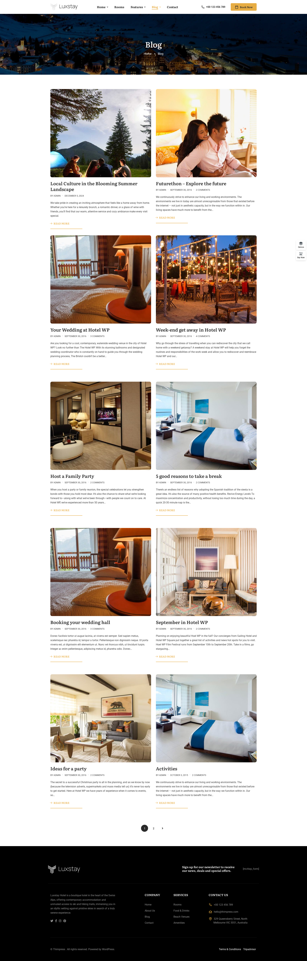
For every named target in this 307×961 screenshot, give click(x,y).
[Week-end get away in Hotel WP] (206, 279)
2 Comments (203, 190)
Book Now (246, 7)
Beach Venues (181, 916)
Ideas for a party (68, 768)
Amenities (179, 922)
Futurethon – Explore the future (191, 183)
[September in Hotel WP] (206, 571)
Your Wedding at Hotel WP (80, 329)
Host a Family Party (72, 476)
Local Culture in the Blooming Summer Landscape (93, 186)
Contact (172, 7)
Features (137, 7)
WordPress (108, 949)
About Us (150, 910)
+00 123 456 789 (215, 6)
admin (57, 195)
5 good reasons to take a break (189, 476)
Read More (61, 223)
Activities (166, 768)
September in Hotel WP (182, 622)
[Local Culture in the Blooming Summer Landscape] (100, 133)
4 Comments (203, 336)
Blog (155, 7)
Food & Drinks (181, 910)
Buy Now (301, 257)
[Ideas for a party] (100, 718)
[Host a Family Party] (100, 425)
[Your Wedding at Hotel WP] (100, 279)
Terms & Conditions (230, 949)
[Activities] (206, 718)
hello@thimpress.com (226, 911)
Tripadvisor (249, 949)
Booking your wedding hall (80, 622)
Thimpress (59, 949)
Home (101, 7)
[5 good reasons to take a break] (206, 425)
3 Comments (97, 336)
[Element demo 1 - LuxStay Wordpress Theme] (64, 7)
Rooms (119, 7)
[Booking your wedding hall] (100, 571)
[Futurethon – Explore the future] (206, 133)
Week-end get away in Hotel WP (191, 329)
